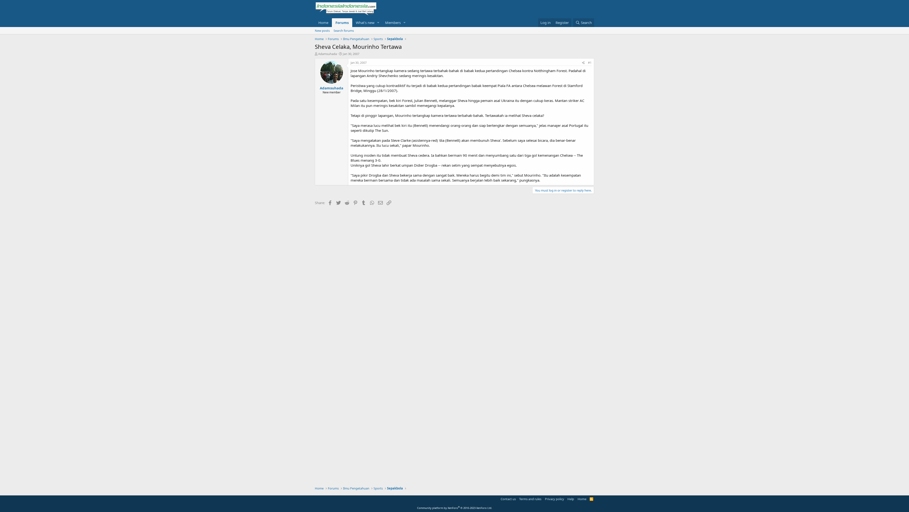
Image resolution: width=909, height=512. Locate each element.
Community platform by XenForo (454, 508)
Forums (342, 22)
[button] (378, 22)
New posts (322, 30)
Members (393, 22)
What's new (365, 22)
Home (323, 22)
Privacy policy (554, 499)
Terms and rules (530, 499)
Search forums (344, 30)
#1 (590, 63)
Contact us (508, 499)
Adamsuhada (327, 54)
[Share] (583, 63)
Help (570, 499)
